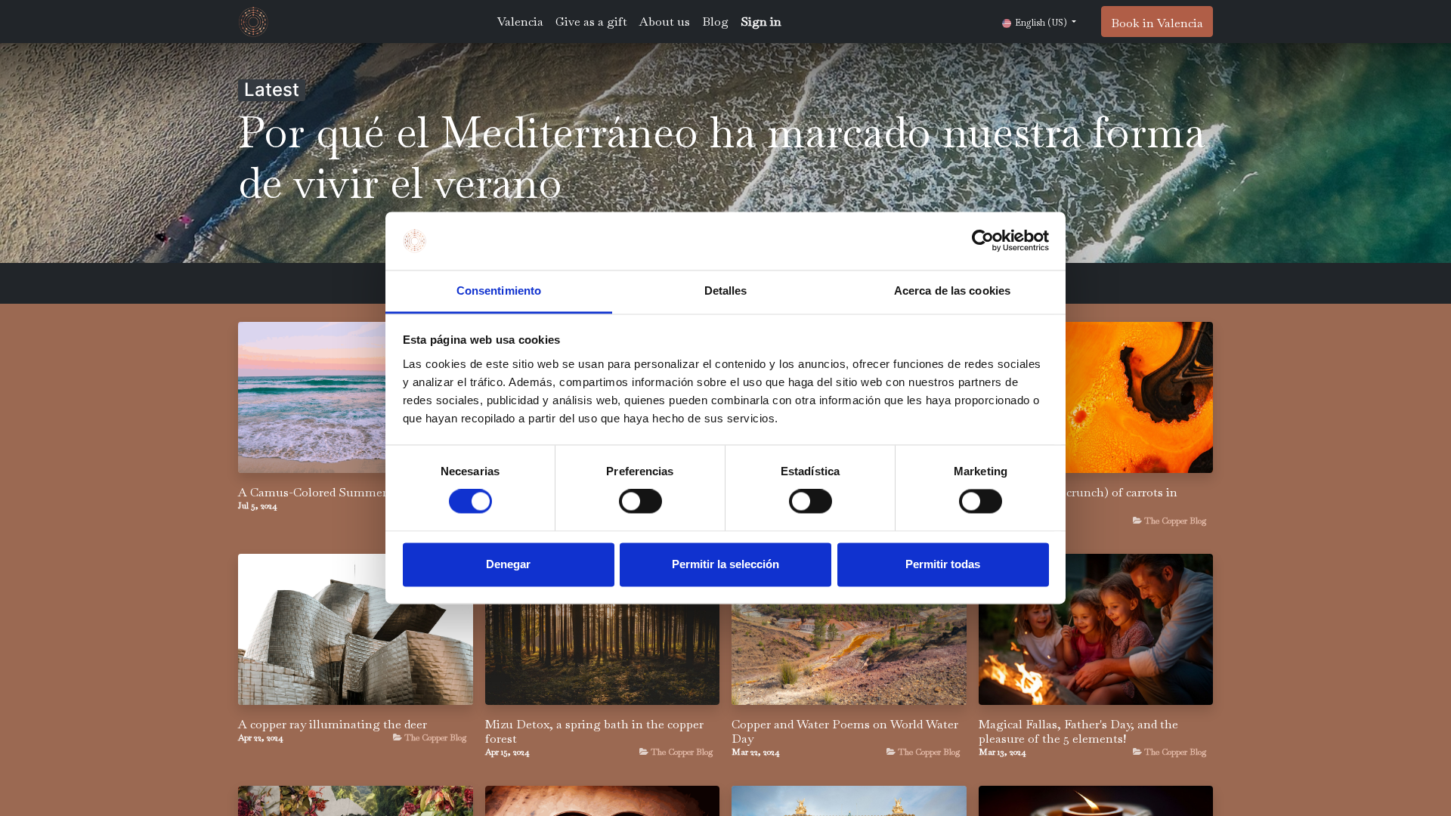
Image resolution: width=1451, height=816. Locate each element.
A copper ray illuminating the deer (332, 724)
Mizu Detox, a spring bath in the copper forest (594, 731)
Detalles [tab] (725, 290)
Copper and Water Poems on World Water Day (845, 731)
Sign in (761, 21)
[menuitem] (520, 22)
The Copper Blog (1175, 520)
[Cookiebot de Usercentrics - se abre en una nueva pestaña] (983, 241)
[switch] (640, 502)
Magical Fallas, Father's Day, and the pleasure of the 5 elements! (1078, 731)
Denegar (508, 564)
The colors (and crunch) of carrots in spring (1078, 499)
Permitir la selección (725, 564)
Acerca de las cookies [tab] (952, 290)
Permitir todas (942, 564)
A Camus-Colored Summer (312, 492)
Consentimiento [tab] (498, 290)
